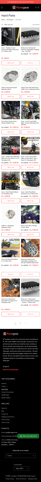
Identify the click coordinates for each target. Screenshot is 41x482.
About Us (4, 408)
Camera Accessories (7, 392)
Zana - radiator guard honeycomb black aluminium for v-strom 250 (10, 49)
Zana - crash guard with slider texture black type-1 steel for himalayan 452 (29, 158)
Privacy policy (10, 479)
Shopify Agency (31, 476)
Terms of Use (5, 422)
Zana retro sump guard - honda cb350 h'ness (9, 122)
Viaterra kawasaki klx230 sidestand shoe (9, 88)
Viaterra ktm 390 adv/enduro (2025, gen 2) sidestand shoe (30, 88)
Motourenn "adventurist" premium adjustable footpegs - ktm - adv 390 (30, 49)
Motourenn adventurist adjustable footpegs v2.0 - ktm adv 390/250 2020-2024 (29, 261)
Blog (2, 411)
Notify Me (30, 63)
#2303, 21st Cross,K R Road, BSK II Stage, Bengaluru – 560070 (9, 442)
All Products (10, 19)
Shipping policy (32, 479)
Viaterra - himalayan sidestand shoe (7, 226)
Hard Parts (18, 19)
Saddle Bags (5, 395)
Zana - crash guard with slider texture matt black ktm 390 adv (30, 123)
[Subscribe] (33, 455)
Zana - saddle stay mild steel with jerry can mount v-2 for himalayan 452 (10, 158)
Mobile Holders (5, 397)
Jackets (3, 386)
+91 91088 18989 (17, 436)
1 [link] (15, 323)
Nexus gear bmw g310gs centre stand (29, 226)
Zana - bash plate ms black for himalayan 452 (9, 192)
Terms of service (21, 479)
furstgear (14, 476)
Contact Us (4, 414)
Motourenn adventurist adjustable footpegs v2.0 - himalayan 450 (9, 300)
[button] (2, 7)
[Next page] (26, 323)
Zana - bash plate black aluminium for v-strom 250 (29, 192)
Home (3, 19)
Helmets (3, 383)
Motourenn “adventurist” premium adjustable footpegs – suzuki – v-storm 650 (30, 300)
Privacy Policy (5, 419)
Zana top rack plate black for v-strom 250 (9, 260)
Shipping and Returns (7, 417)
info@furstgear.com (11, 432)
